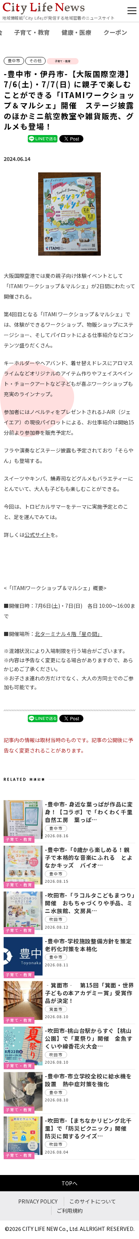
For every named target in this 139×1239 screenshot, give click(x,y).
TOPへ (69, 1183)
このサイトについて (92, 1201)
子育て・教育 (32, 32)
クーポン (115, 32)
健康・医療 (76, 32)
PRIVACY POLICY (37, 1201)
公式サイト (37, 534)
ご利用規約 (70, 1210)
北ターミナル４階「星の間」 (68, 633)
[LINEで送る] (42, 138)
